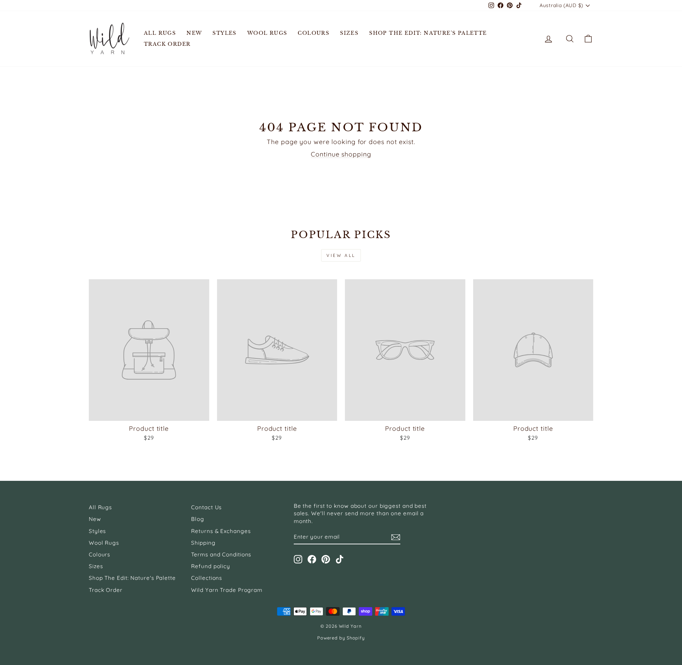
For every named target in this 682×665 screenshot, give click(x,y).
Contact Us (206, 507)
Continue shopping (341, 154)
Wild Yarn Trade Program (226, 590)
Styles (224, 33)
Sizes (349, 33)
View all (341, 255)
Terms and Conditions (221, 554)
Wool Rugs (267, 33)
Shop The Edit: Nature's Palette (428, 33)
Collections (206, 578)
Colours (313, 33)
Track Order (167, 44)
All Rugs (160, 33)
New (194, 33)
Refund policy (210, 566)
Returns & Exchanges (220, 531)
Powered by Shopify (341, 638)
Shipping (203, 542)
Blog (197, 519)
